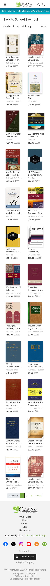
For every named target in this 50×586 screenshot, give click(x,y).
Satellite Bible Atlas (34, 97)
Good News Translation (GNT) (35, 365)
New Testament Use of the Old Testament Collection (13, 176)
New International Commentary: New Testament (36, 482)
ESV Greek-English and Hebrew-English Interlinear (13, 136)
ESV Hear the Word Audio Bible (36, 135)
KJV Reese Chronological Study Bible (11, 482)
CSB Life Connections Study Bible (14, 367)
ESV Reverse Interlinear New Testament (12, 252)
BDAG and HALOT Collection (13, 289)
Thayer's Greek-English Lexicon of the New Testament (35, 329)
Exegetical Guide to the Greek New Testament (35, 443)
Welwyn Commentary (33, 250)
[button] (38, 4)
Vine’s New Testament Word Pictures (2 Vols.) (35, 213)
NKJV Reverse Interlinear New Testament (34, 175)
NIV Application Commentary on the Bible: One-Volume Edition (12, 99)
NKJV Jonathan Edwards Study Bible (12, 60)
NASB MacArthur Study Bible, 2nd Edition (13, 213)
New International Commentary (35, 58)
